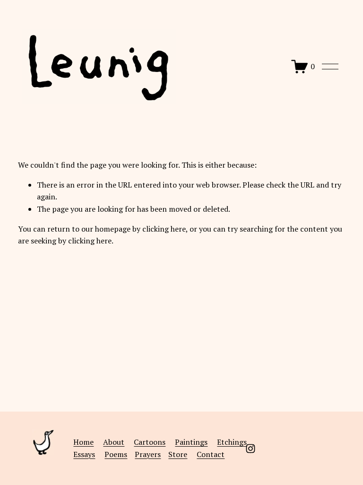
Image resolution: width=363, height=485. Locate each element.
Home (83, 442)
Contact (211, 454)
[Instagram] (250, 448)
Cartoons (149, 442)
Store (177, 454)
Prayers (148, 454)
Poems (115, 454)
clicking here (164, 229)
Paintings (191, 442)
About (113, 442)
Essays (84, 454)
